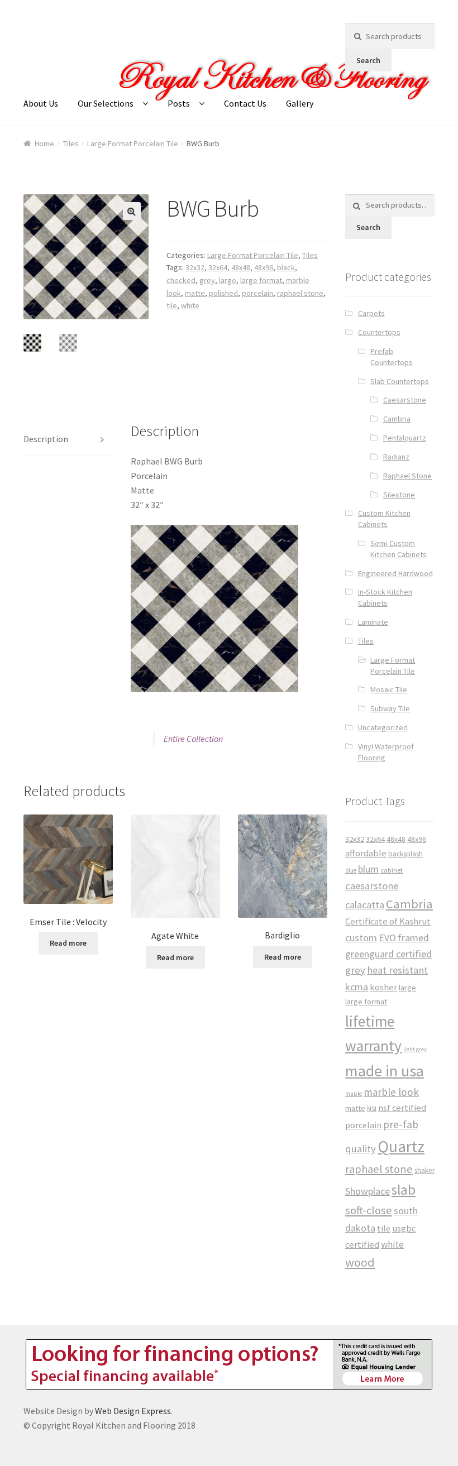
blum (368, 869)
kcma (356, 986)
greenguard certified (388, 953)
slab (404, 1190)
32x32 (194, 267)
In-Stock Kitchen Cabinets (385, 597)
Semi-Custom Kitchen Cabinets (398, 548)
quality (360, 1148)
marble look (391, 1092)
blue (350, 870)
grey (207, 280)
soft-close (368, 1210)
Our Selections (105, 103)
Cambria (397, 419)
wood (360, 1262)
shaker (424, 1170)
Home (44, 143)
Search (368, 60)
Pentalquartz (404, 438)
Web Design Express (133, 1410)
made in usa (384, 1071)
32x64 (217, 267)
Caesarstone (404, 400)
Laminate (373, 622)
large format (261, 280)
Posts (179, 103)
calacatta (364, 904)
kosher (383, 987)
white (190, 305)
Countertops (379, 332)
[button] (132, 211)
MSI (371, 1109)
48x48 (240, 267)
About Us (40, 103)
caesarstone (371, 885)
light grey (415, 1049)
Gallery (299, 103)
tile (171, 305)
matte (195, 293)
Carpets (371, 313)
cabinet (391, 870)
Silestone (399, 495)
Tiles (71, 143)
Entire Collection (193, 738)
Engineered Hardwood (395, 573)
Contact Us (245, 103)
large (227, 280)
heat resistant (397, 970)
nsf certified (402, 1108)
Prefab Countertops (391, 356)
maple (353, 1094)
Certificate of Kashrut (388, 921)
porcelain (257, 293)
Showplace (367, 1191)
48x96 (263, 267)
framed (413, 937)
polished (223, 293)
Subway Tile (390, 708)
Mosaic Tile (388, 689)
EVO (387, 937)
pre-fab (400, 1124)
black (286, 267)
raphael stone (300, 293)
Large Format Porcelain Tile (132, 143)
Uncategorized (383, 727)
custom (361, 937)
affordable (366, 853)
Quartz (401, 1146)
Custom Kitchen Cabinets (384, 518)
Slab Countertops (399, 381)
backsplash (405, 854)
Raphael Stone (407, 476)
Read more (68, 943)
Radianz (396, 457)
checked (180, 280)
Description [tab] (45, 438)
